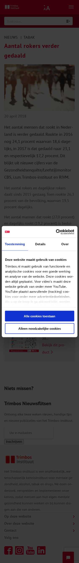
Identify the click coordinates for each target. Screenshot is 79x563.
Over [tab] (64, 244)
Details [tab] (40, 244)
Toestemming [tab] (15, 244)
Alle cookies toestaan (39, 316)
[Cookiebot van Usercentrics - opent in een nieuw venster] (56, 232)
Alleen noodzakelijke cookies (39, 328)
